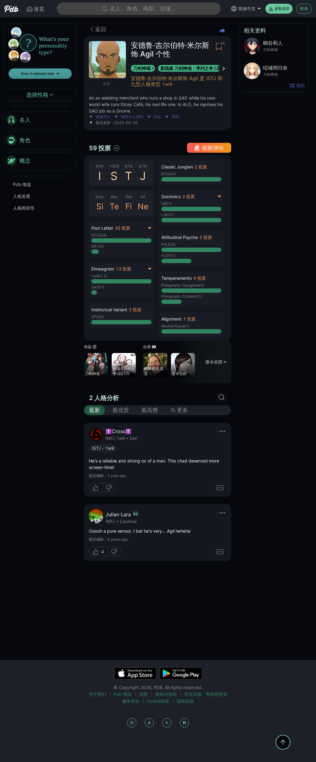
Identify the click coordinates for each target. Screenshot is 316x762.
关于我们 (97, 694)
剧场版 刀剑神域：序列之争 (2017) (194, 68)
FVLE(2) (168, 244)
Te (114, 206)
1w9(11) (99, 276)
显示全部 (213, 361)
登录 (304, 8)
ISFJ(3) (97, 246)
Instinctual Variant (109, 309)
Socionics (171, 196)
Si (99, 206)
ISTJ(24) (98, 235)
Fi (128, 206)
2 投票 (200, 166)
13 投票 (123, 268)
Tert (128, 196)
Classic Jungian (177, 166)
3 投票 (135, 309)
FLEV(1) (168, 255)
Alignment (171, 318)
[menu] (40, 140)
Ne (143, 206)
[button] (121, 315)
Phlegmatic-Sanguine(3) (182, 285)
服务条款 (130, 701)
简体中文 (247, 8)
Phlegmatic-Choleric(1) (181, 296)
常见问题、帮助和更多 (205, 694)
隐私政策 (185, 701)
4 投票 (199, 278)
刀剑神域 (142, 68)
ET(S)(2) (168, 174)
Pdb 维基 (22, 184)
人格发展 (21, 196)
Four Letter (102, 228)
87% (129, 166)
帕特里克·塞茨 (154, 371)
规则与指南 (166, 694)
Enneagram (102, 268)
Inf (143, 196)
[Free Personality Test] (40, 53)
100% (114, 166)
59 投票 (100, 148)
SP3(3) (97, 316)
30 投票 (122, 228)
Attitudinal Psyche (179, 237)
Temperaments (176, 278)
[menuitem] (40, 120)
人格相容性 (24, 208)
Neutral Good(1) (175, 326)
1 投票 (189, 318)
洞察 (143, 694)
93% (100, 166)
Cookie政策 (158, 701)
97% (143, 166)
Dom (100, 196)
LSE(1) (167, 214)
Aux (114, 196)
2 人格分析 (104, 398)
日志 (157, 117)
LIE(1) (166, 203)
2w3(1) (97, 287)
